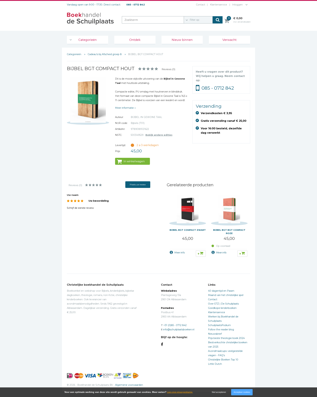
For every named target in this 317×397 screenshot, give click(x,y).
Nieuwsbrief (215, 333)
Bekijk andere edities (158, 134)
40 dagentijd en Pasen (221, 290)
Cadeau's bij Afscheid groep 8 (105, 54)
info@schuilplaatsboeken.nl (178, 329)
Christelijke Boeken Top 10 (223, 359)
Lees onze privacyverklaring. (180, 392)
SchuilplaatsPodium (219, 325)
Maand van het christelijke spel (225, 295)
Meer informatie (124, 107)
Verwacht (229, 40)
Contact (200, 4)
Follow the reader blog (221, 329)
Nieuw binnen (182, 40)
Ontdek (135, 40)
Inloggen (237, 4)
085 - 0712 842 (218, 88)
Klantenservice (218, 4)
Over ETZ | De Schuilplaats (223, 303)
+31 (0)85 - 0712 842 (175, 325)
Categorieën (87, 40)
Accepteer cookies (242, 392)
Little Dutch (215, 363)
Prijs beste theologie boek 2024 (226, 338)
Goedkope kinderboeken (222, 308)
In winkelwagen (134, 161)
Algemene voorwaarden (129, 384)
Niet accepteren (219, 392)
